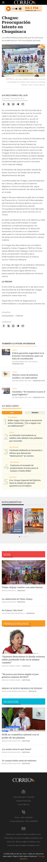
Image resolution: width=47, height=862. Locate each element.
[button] (23, 61)
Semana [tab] (35, 412)
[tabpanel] (13, 521)
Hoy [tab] (12, 412)
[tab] (19, 536)
